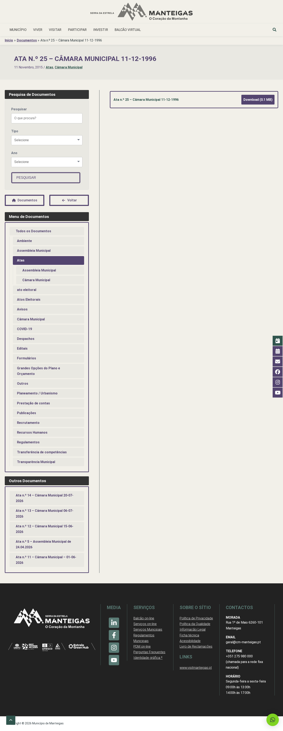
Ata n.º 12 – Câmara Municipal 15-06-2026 (44, 529)
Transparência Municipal (36, 462)
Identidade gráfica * (147, 658)
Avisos (22, 309)
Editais (22, 348)
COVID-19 (24, 329)
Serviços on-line (145, 624)
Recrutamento (28, 423)
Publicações (26, 413)
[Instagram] (114, 647)
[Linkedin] (114, 623)
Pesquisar (19, 109)
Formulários (26, 358)
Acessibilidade (190, 641)
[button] (275, 30)
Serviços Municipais (147, 629)
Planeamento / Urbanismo (37, 393)
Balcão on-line (143, 618)
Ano (14, 153)
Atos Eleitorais (28, 300)
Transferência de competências (42, 452)
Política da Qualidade (195, 624)
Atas (49, 67)
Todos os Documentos (33, 231)
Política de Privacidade (196, 618)
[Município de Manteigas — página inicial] (141, 12)
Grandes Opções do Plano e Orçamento (38, 371)
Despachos (25, 339)
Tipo (14, 131)
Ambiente (24, 241)
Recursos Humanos (32, 432)
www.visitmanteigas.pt (196, 668)
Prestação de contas (33, 403)
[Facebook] (114, 635)
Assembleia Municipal (34, 251)
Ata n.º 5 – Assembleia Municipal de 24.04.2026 (43, 544)
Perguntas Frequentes (149, 652)
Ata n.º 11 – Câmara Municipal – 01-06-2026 (46, 560)
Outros (22, 384)
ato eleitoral (26, 290)
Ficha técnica (189, 635)
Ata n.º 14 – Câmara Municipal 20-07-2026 (44, 498)
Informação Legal (193, 629)
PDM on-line (142, 646)
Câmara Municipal (68, 67)
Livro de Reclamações (196, 646)
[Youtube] (114, 660)
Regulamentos (28, 442)
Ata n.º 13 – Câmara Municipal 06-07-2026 (44, 513)
